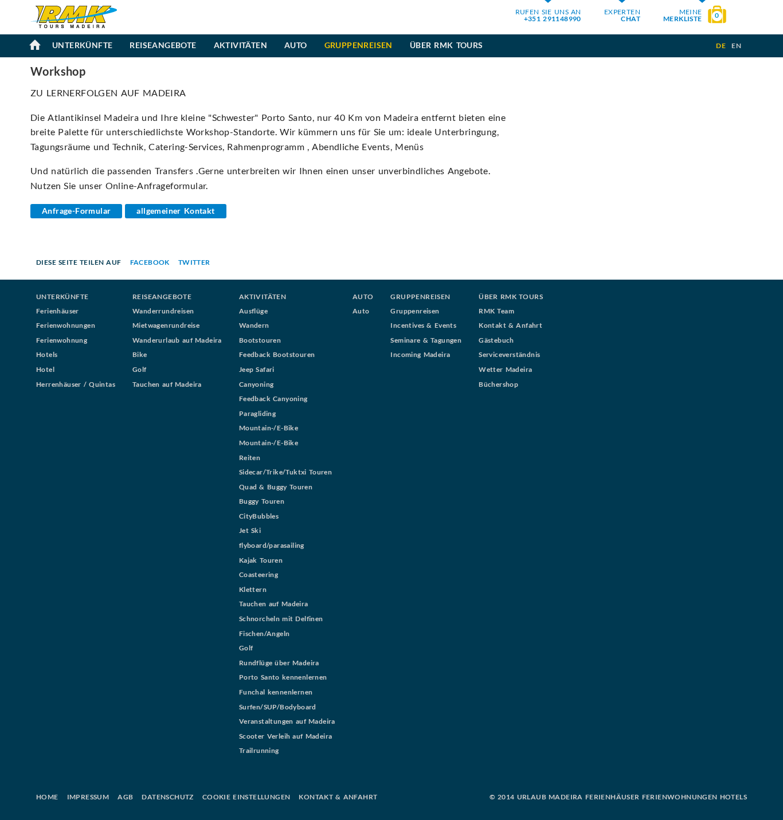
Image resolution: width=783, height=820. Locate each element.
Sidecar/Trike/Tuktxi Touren (285, 472)
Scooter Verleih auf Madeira (285, 736)
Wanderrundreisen (163, 311)
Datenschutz (167, 796)
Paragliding (257, 413)
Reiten (249, 457)
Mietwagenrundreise (165, 325)
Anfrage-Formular (76, 210)
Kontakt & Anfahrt (510, 325)
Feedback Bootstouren (277, 354)
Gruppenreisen (358, 45)
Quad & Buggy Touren (275, 486)
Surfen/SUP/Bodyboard (277, 707)
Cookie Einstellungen (246, 796)
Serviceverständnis (509, 354)
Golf (139, 369)
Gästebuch (496, 340)
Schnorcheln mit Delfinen (281, 618)
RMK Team (496, 311)
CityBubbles (259, 516)
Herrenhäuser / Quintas (75, 384)
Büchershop (498, 384)
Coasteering (258, 574)
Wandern (254, 325)
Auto (295, 45)
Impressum (88, 796)
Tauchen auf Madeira (167, 384)
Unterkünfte (82, 45)
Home (47, 796)
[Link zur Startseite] (73, 30)
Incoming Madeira (420, 354)
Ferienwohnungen (65, 325)
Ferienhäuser (57, 311)
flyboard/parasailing (271, 545)
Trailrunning (259, 750)
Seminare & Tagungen (425, 340)
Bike (139, 354)
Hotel (45, 369)
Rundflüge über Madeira (279, 662)
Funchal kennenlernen (276, 692)
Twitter (194, 262)
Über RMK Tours (446, 45)
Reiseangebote (163, 45)
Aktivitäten (240, 45)
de (721, 45)
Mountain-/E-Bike (268, 427)
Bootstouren (260, 340)
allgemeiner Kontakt (175, 210)
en (736, 45)
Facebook (150, 262)
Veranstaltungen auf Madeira (287, 721)
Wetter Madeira (505, 369)
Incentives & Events (423, 325)
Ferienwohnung (61, 340)
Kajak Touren (261, 560)
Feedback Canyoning (273, 398)
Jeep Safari (257, 369)
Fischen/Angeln (264, 633)
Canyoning (256, 384)
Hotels (46, 354)
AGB (125, 796)
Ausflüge (253, 311)
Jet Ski (250, 530)
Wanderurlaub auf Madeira (177, 340)
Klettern (253, 589)
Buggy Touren (261, 501)
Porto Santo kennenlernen (283, 677)
